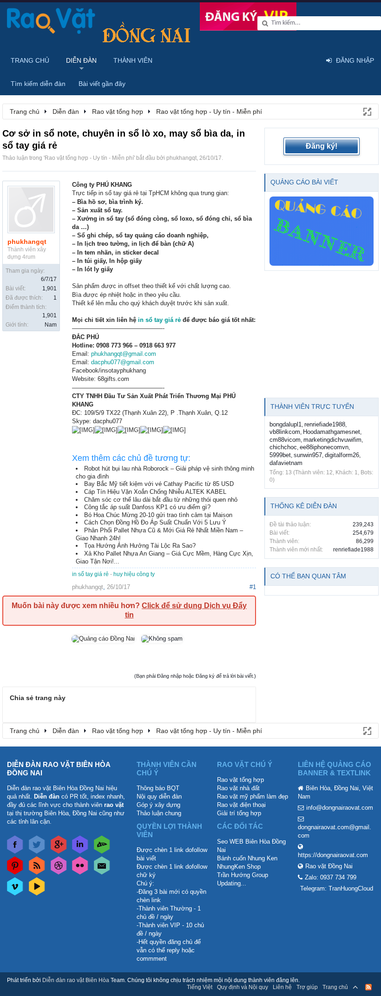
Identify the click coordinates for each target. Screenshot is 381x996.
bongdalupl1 (285, 424)
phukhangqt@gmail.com (123, 353)
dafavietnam (285, 462)
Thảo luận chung (159, 813)
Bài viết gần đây (102, 83)
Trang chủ (30, 60)
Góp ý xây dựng (158, 804)
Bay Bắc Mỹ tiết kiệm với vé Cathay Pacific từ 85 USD (159, 483)
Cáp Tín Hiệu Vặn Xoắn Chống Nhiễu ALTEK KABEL (155, 491)
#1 (253, 586)
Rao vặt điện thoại (241, 804)
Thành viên (132, 60)
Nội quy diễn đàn (159, 796)
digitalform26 (342, 455)
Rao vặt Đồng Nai (329, 866)
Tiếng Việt (199, 987)
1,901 (49, 288)
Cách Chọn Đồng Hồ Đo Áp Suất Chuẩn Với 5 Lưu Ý (155, 522)
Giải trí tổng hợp (239, 813)
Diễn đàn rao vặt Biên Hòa (75, 980)
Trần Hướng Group (242, 875)
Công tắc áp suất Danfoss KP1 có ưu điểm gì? (147, 507)
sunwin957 (308, 455)
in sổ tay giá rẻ (159, 319)
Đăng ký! (321, 146)
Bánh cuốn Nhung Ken (247, 858)
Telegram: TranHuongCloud (336, 888)
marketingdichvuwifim (332, 439)
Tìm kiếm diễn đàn (38, 83)
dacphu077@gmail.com (122, 362)
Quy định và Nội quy (242, 987)
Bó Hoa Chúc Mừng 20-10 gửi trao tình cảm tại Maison (158, 514)
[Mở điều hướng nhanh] (366, 111)
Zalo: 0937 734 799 (330, 877)
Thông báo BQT (158, 788)
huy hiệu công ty (134, 574)
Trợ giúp (307, 987)
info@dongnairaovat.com (339, 807)
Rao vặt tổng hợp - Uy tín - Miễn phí (89, 158)
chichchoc (283, 447)
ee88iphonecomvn (324, 447)
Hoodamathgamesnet (331, 431)
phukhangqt (181, 158)
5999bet (280, 455)
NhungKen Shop (239, 866)
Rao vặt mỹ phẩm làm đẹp (252, 796)
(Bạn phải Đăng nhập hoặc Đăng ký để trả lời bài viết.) (195, 676)
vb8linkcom (284, 431)
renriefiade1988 (324, 424)
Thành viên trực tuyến (312, 406)
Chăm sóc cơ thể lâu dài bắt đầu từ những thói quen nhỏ (160, 499)
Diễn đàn (81, 60)
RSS (368, 987)
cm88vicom (285, 439)
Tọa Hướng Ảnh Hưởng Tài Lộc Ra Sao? (140, 545)
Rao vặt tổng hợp (240, 779)
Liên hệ (282, 987)
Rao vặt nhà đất (238, 788)
